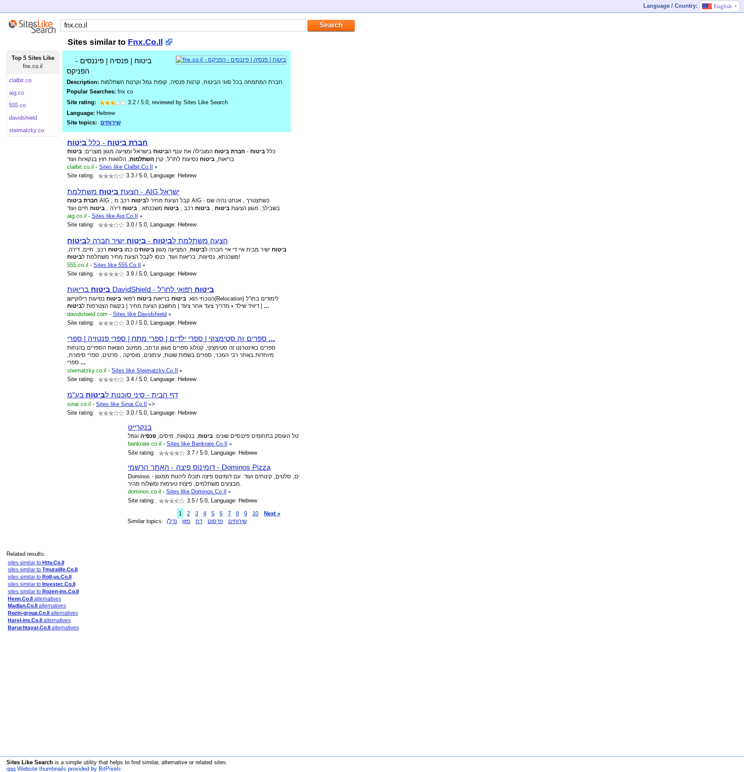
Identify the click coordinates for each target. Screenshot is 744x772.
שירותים (110, 122)
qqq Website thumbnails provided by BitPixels (63, 769)
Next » (272, 513)
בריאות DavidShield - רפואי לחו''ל (140, 289)
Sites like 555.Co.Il (117, 265)
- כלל (107, 142)
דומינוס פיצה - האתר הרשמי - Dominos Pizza (199, 467)
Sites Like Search (29, 762)
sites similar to (36, 563)
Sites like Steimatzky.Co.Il (145, 370)
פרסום (215, 521)
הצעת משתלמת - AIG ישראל (123, 191)
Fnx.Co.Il (145, 42)
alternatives (34, 599)
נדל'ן (172, 521)
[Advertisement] (60, 698)
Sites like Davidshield (140, 314)
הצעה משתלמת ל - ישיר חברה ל (147, 240)
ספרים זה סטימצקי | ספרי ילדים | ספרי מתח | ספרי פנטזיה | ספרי (171, 338)
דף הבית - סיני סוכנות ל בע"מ (122, 395)
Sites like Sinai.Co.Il (121, 404)
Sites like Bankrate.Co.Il (197, 443)
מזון (186, 521)
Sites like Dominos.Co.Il (196, 491)
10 (255, 513)
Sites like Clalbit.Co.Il (126, 167)
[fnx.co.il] (231, 59)
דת (198, 521)
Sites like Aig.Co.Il (115, 216)
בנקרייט (140, 427)
